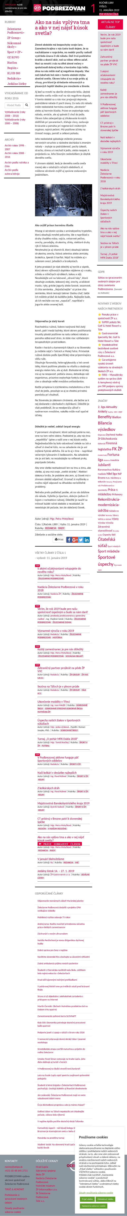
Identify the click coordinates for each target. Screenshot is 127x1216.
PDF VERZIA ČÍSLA (108, 14)
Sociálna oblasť (74, 656)
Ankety (102, 411)
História (57, 638)
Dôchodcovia (109, 438)
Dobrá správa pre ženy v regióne (52, 950)
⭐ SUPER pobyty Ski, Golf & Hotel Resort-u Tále (109, 326)
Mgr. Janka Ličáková (59, 727)
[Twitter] (81, 540)
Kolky (41, 780)
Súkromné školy (14, 44)
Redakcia (13, 78)
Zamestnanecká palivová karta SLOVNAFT (57, 1016)
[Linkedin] (87, 540)
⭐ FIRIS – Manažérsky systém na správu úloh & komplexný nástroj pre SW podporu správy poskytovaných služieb (110, 382)
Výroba (101, 523)
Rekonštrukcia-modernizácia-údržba (109, 505)
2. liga (101, 407)
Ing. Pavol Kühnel (58, 776)
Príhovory (117, 494)
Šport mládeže (109, 551)
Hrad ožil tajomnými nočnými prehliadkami (57, 980)
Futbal (45, 746)
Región (12, 68)
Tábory (116, 515)
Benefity (105, 417)
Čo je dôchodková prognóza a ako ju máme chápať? (61, 1105)
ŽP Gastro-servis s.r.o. (60, 875)
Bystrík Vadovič (57, 807)
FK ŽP (117, 449)
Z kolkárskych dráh (110, 188)
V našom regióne (57, 829)
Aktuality (111, 407)
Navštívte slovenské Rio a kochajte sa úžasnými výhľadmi (64, 957)
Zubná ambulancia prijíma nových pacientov (58, 964)
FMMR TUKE (102, 455)
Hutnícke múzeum (45, 1186)
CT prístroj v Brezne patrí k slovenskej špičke (109, 127)
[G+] (75, 540)
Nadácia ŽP (55, 594)
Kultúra (116, 470)
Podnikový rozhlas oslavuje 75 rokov (54, 917)
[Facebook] (69, 540)
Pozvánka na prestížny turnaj (51, 1138)
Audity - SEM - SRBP (115, 412)
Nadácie (102, 474)
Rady (61, 528)
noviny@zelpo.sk (13, 1167)
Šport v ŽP (14, 52)
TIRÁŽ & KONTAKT (14, 1189)
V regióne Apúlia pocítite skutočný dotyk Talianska (61, 1122)
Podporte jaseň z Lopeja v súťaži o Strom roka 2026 (61, 1033)
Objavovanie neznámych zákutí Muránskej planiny (61, 901)
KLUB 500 (13, 73)
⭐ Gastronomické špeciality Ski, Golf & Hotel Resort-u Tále (109, 337)
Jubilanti (104, 465)
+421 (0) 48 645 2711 (16, 1171)
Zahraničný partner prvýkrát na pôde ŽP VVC (109, 61)
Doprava (101, 435)
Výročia (109, 523)
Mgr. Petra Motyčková (62, 519)
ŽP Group (13, 37)
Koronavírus (105, 469)
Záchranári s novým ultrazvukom (53, 934)
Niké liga (111, 473)
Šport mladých (114, 546)
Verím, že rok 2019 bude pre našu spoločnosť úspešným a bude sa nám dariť (110, 42)
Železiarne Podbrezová (15, 30)
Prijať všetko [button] (87, 1199)
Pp (51, 863)
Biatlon (12, 62)
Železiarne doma (62, 622)
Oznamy (109, 482)
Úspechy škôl (109, 535)
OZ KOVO (13, 57)
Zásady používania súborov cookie (96, 1193)
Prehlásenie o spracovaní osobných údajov (16, 1199)
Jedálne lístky (17, 83)
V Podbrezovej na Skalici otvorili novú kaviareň (59, 1069)
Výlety (115, 519)
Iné (77, 863)
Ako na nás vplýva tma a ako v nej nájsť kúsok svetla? (110, 232)
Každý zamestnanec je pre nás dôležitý (108, 94)
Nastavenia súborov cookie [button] (93, 1206)
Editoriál (101, 444)
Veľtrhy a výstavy (104, 519)
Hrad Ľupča (42, 1167)
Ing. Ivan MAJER (57, 705)
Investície (114, 460)
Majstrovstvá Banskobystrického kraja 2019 (110, 199)
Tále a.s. (40, 1201)
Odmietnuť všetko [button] (105, 1199)
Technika (109, 515)
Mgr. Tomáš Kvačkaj (59, 742)
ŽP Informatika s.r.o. (46, 1189)
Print (60, 539)
